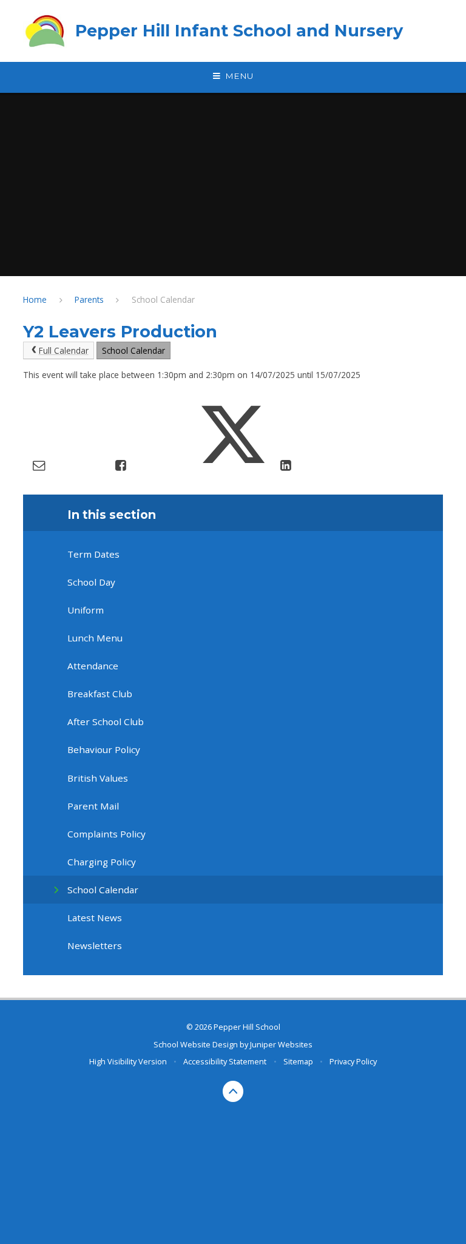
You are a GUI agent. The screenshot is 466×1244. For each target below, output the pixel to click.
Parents (89, 299)
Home (35, 299)
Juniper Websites (281, 1044)
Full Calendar (64, 350)
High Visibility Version (128, 1061)
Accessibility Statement (224, 1061)
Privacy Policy (353, 1061)
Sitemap (298, 1061)
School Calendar (163, 299)
